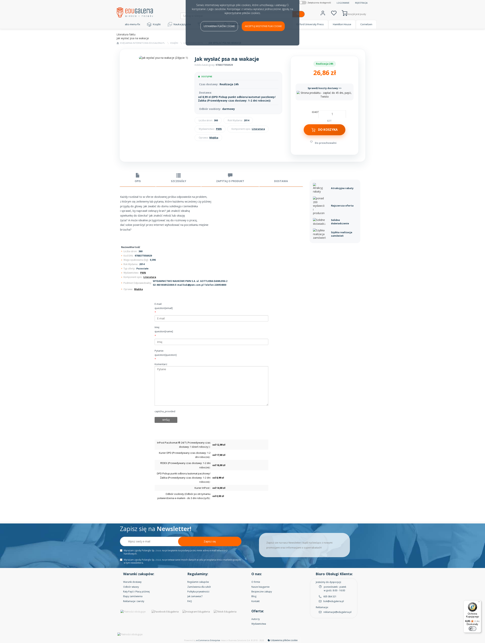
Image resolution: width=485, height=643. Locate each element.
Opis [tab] (138, 181)
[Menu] (479, 602)
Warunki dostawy (132, 582)
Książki (157, 24)
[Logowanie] (323, 12)
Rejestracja (361, 2)
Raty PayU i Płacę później (136, 591)
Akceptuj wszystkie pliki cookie (263, 26)
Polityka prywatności (198, 591)
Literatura (258, 129)
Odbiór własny (131, 586)
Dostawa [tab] (281, 181)
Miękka (213, 137)
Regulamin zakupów (198, 582)
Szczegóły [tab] (178, 181)
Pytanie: (166, 353)
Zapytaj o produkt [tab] (230, 181)
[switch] (472, 628)
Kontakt (255, 601)
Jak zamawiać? (195, 596)
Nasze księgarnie (260, 586)
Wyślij (166, 420)
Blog (253, 596)
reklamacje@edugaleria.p (337, 612)
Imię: (164, 329)
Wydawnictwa (258, 623)
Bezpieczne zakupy (261, 591)
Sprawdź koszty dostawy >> (325, 88)
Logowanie (343, 2)
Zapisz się (210, 541)
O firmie (255, 582)
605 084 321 (329, 596)
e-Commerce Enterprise (208, 640)
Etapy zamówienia (132, 596)
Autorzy (255, 619)
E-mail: (164, 306)
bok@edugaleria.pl (333, 601)
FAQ (189, 601)
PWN (219, 129)
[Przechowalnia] (334, 12)
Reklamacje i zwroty (133, 601)
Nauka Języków (182, 24)
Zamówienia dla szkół (199, 586)
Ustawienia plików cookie (219, 26)
